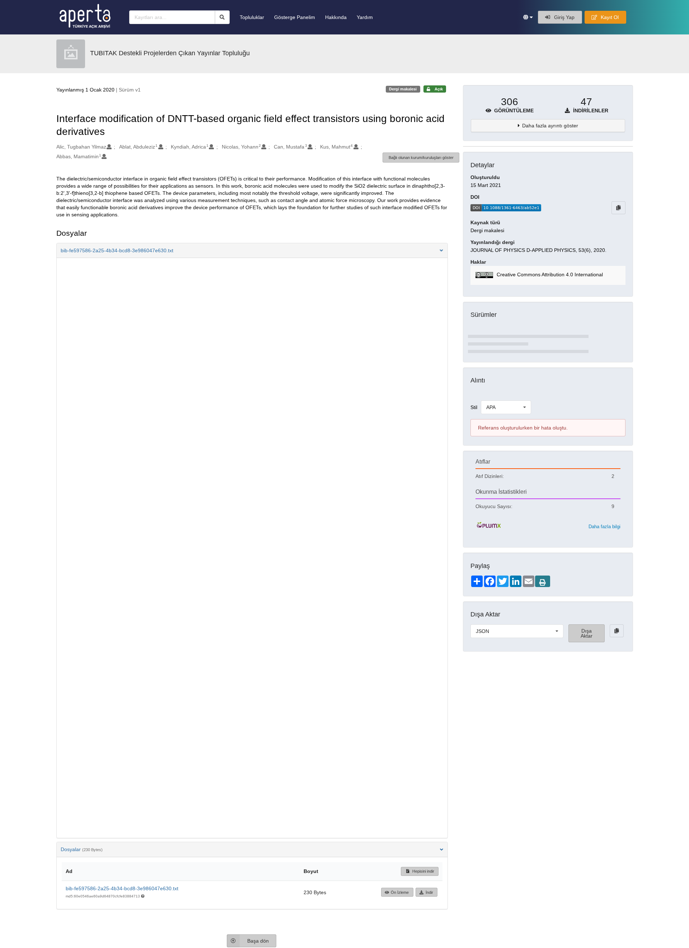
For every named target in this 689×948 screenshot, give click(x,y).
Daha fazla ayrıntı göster (550, 125)
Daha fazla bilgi (604, 526)
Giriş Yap (564, 17)
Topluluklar (252, 17)
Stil (473, 407)
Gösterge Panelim (294, 17)
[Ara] (222, 17)
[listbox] (506, 407)
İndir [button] (429, 892)
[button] (528, 17)
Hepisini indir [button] (422, 871)
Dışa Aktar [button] (586, 633)
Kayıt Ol (609, 17)
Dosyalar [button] (82, 849)
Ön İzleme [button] (400, 892)
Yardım (365, 17)
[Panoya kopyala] (618, 207)
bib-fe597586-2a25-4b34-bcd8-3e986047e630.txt (122, 888)
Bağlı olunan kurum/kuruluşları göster (421, 157)
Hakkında (336, 17)
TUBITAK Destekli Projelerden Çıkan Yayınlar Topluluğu (170, 53)
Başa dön (258, 941)
